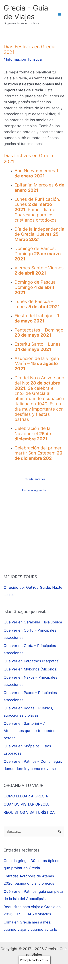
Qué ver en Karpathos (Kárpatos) (32, 661)
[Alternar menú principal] (59, 14)
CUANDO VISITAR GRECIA (26, 804)
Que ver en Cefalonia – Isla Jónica (33, 622)
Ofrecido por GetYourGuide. (27, 587)
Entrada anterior (34, 479)
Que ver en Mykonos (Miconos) (30, 669)
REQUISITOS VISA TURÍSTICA (29, 812)
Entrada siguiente (34, 490)
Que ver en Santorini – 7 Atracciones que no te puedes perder (29, 730)
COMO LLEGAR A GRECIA (26, 796)
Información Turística (24, 59)
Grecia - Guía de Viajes (26, 12)
